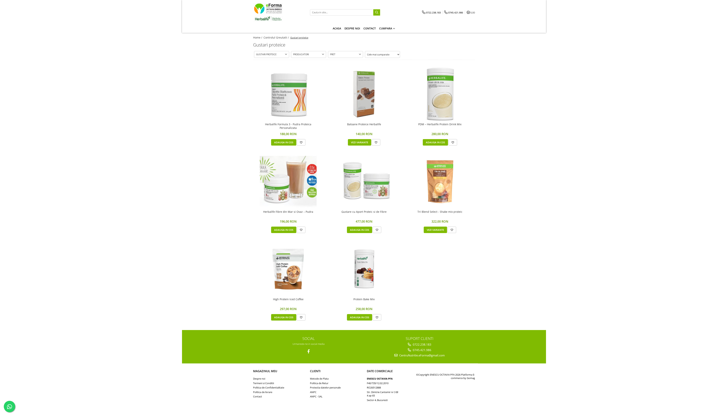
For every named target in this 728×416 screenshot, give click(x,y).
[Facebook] (308, 351)
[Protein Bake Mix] (364, 269)
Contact (257, 396)
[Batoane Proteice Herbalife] (364, 94)
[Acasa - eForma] (276, 12)
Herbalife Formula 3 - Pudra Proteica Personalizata (288, 126)
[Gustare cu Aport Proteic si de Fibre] (364, 181)
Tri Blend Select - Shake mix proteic (439, 212)
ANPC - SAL (316, 396)
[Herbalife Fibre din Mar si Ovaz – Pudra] (288, 182)
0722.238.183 (421, 344)
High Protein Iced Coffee (288, 299)
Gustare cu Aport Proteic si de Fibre (364, 212)
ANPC (313, 392)
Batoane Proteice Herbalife (364, 124)
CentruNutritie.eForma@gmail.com (422, 355)
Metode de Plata (319, 378)
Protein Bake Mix (364, 299)
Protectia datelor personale (325, 387)
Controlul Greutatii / (277, 37)
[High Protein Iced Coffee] (288, 269)
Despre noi (259, 378)
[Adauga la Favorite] (301, 142)
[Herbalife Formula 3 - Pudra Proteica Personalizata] (288, 94)
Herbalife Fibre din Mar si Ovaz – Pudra (288, 212)
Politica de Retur (319, 383)
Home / (258, 37)
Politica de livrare (262, 392)
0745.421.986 (421, 350)
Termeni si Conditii (263, 383)
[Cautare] (376, 12)
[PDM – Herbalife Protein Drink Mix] (439, 94)
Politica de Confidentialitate (268, 387)
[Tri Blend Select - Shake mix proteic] (439, 181)
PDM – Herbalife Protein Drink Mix (439, 124)
